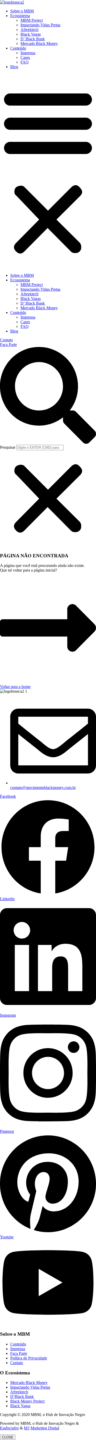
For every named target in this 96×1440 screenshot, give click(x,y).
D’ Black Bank (32, 39)
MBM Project (31, 20)
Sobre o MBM (22, 11)
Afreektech (29, 29)
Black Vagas (30, 34)
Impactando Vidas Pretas (40, 25)
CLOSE (7, 1437)
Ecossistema (20, 15)
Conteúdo (18, 48)
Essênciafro (9, 1428)
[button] (48, 171)
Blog (14, 67)
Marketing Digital (44, 1428)
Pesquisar (7, 447)
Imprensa (27, 53)
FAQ (24, 62)
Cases (25, 57)
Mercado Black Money (39, 43)
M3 (26, 1428)
